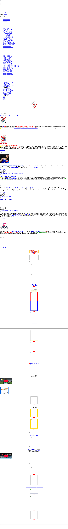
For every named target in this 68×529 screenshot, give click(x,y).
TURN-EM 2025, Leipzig (7, 30)
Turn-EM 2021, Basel (6, 48)
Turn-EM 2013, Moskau (7, 80)
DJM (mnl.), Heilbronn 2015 (7, 73)
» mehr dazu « (2, 150)
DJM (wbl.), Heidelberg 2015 (8, 74)
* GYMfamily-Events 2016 (7, 64)
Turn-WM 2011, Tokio (6, 83)
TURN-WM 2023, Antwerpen (8, 37)
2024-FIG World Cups (6, 35)
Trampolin (4, 8)
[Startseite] (2, 0)
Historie (4, 97)
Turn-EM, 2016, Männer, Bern (8, 68)
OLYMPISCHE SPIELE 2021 (8, 47)
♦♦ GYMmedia (5, 95)
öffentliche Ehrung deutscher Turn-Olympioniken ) (20, 187)
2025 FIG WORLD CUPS (7, 31)
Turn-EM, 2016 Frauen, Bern (7, 67)
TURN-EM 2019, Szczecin (7, 52)
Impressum (4, 99)
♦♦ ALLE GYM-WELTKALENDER (9, 25)
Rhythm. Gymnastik (6, 7)
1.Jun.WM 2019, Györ (6, 51)
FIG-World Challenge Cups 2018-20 (9, 53)
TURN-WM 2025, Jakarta (7, 28)
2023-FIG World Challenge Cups (8, 40)
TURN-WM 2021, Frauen (7, 46)
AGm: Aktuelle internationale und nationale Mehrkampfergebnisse (11, 173)
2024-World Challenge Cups (7, 33)
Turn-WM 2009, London (7, 86)
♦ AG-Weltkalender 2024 (7, 24)
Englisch (5, 14)
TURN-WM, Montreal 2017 (7, 61)
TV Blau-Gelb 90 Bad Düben (8, 90)
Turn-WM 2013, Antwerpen (7, 79)
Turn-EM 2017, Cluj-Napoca (7, 63)
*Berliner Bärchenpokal (7, 93)
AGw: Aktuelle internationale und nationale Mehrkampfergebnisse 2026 (12, 133)
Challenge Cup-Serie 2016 (7, 69)
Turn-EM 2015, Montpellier (7, 75)
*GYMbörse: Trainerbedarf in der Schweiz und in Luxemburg (10, 115)
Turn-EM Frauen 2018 (6, 58)
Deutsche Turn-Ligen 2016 (7, 70)
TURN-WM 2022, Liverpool (7, 41)
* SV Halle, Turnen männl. (7, 92)
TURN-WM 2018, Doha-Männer (8, 55)
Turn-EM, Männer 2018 (7, 57)
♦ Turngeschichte (5, 26)
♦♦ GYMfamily (5, 87)
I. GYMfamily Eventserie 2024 (8, 36)
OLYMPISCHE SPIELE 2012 (8, 81)
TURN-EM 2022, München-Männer (9, 42)
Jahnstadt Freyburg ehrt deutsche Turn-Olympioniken (9, 210)
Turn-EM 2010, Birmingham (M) (8, 85)
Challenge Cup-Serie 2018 (7, 60)
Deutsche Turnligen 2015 (7, 72)
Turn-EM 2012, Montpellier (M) (8, 82)
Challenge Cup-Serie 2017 (7, 62)
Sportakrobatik (5, 11)
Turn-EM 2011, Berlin (6, 84)
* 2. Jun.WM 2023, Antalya (7, 38)
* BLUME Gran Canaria (7, 89)
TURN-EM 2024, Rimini (7, 34)
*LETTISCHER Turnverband (8, 91)
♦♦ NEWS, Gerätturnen (6, 20)
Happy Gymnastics (6, 12)
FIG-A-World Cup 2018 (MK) (8, 59)
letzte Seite (4, 247)
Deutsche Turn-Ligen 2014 (7, 78)
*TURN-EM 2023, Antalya (7, 39)
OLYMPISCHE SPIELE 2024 (8, 32)
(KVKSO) (26, 128)
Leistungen (4, 98)
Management (5, 96)
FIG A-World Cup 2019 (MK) (8, 54)
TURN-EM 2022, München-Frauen (9, 43)
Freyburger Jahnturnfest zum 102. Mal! (7, 196)
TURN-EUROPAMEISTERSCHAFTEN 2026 (8, 222)
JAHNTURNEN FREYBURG (8, 29)
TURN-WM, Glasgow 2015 (7, 71)
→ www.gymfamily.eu (6, 88)
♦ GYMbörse (5, 21)
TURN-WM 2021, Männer (7, 45)
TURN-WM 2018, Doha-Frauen (8, 56)
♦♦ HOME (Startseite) (6, 19)
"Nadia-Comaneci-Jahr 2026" (5, 184)
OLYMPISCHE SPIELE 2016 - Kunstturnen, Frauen (12, 65)
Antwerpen (38, 450)
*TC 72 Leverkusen (6, 94)
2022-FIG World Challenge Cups (8, 44)
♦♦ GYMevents (5, 27)
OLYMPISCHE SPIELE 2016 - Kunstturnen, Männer (12, 66)
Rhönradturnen (5, 10)
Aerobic (4, 9)
